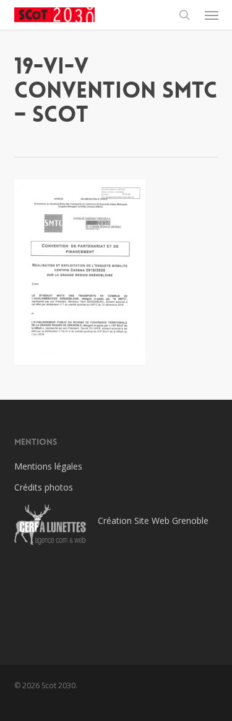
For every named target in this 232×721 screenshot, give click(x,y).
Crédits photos (43, 487)
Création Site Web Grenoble (153, 520)
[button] (211, 15)
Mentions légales (48, 466)
